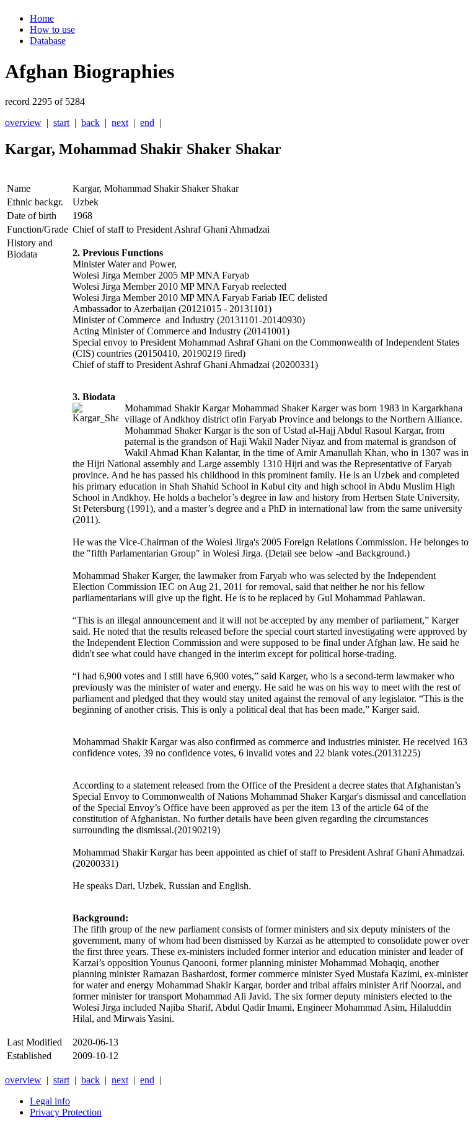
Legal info (50, 1101)
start (61, 122)
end (147, 122)
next (120, 122)
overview (23, 122)
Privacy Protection (66, 1112)
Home (42, 18)
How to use (52, 29)
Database (48, 40)
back (90, 122)
